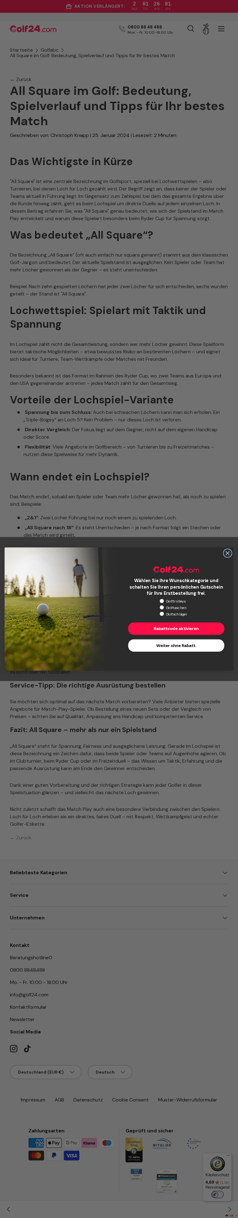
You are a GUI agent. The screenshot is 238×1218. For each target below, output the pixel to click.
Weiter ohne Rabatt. (176, 645)
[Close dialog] (227, 553)
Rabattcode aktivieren (176, 629)
